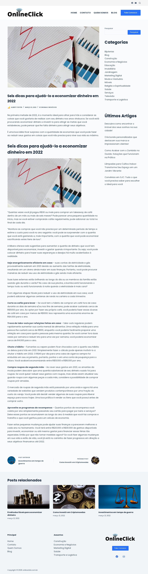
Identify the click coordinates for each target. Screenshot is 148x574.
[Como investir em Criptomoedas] (74, 497)
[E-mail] (136, 3)
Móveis (108, 82)
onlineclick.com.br (30, 570)
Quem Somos (101, 12)
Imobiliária (110, 68)
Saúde (108, 89)
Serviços (109, 92)
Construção (111, 58)
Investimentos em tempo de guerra (116, 512)
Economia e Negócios (48, 107)
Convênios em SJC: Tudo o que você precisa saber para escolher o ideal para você (122, 180)
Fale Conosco (130, 12)
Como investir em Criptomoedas (69, 512)
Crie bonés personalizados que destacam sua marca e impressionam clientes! (121, 140)
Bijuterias (109, 51)
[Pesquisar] (140, 3)
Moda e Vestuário (114, 79)
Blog (114, 12)
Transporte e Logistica (116, 99)
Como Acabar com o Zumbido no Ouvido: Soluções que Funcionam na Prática (122, 154)
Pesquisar (109, 28)
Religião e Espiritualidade (117, 85)
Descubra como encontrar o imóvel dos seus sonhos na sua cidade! (121, 127)
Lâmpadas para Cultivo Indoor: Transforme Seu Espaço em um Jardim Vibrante (121, 167)
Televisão (109, 96)
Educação (110, 65)
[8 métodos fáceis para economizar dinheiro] (28, 497)
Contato (85, 12)
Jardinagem (111, 72)
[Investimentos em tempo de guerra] (120, 497)
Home (74, 12)
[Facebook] (132, 3)
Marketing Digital (113, 75)
